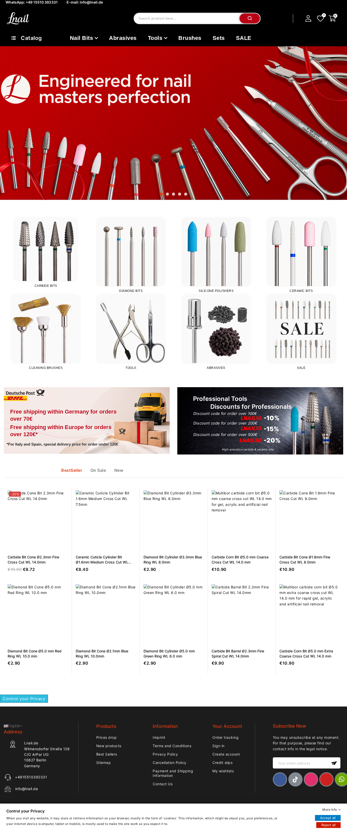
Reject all (328, 825)
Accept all (328, 818)
